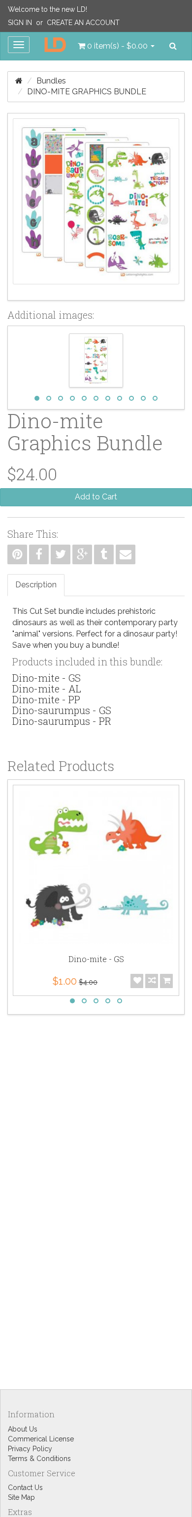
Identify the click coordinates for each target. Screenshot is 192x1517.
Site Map (21, 1497)
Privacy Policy (30, 1449)
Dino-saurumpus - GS (61, 710)
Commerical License (41, 1439)
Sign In (20, 23)
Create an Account (83, 23)
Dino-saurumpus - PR (61, 721)
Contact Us (25, 1487)
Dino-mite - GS (46, 677)
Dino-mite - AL (46, 688)
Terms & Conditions (39, 1458)
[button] (116, 46)
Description (36, 584)
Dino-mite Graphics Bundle (86, 91)
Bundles (51, 80)
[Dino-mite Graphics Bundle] (96, 207)
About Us (22, 1429)
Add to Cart (96, 496)
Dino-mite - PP (46, 699)
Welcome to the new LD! (47, 9)
